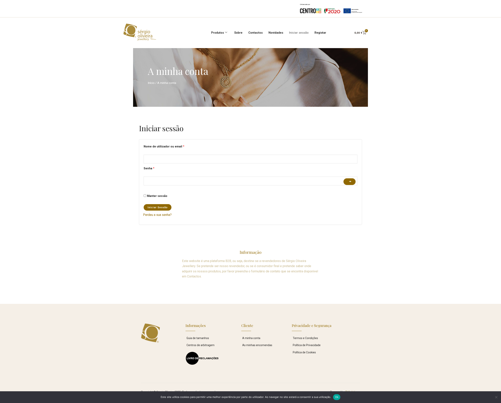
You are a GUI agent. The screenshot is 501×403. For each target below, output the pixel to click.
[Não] (496, 397)
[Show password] (349, 181)
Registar (320, 32)
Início (151, 83)
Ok (337, 397)
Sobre (238, 32)
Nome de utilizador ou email (172, 146)
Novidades (276, 32)
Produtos (217, 32)
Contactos (255, 32)
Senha (157, 168)
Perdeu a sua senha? (157, 215)
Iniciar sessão (299, 32)
